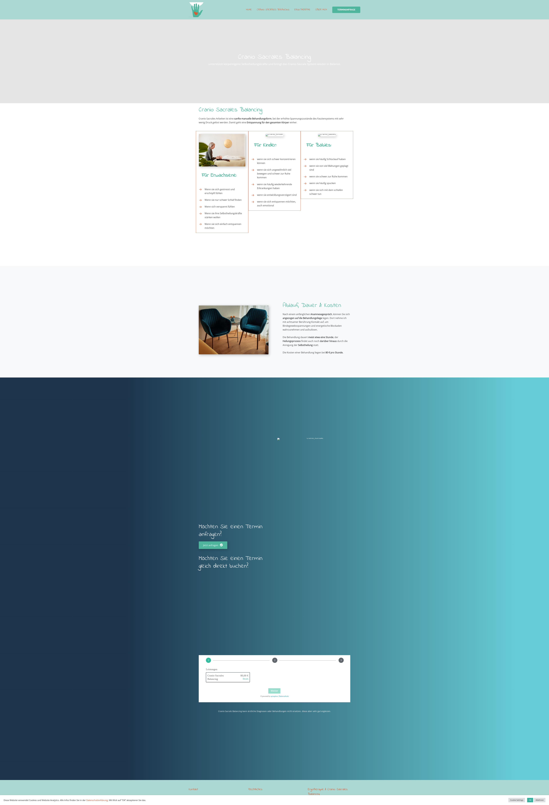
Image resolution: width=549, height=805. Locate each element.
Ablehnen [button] (540, 800)
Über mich (321, 10)
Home (249, 10)
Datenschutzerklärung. (97, 800)
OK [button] (530, 800)
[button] (346, 10)
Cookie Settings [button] (516, 800)
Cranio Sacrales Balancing (273, 10)
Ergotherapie (302, 10)
